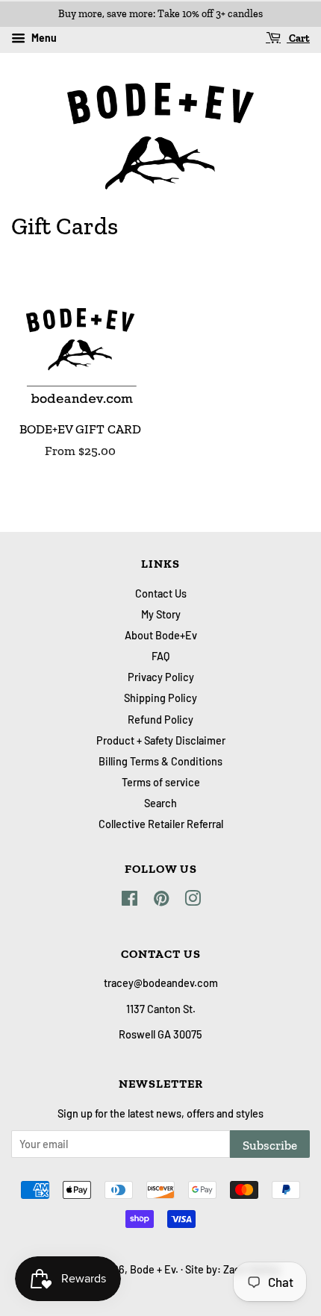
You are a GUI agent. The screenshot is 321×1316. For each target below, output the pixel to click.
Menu (43, 37)
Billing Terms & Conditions (160, 761)
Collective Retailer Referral (161, 824)
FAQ (160, 656)
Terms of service (161, 782)
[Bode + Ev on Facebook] (129, 900)
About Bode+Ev (161, 635)
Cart (298, 38)
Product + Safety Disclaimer (160, 740)
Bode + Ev (152, 1269)
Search (160, 803)
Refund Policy (160, 719)
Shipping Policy (160, 698)
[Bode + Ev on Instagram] (192, 900)
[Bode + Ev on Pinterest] (161, 900)
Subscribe (270, 1145)
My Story (161, 614)
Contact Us (161, 593)
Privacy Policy (161, 677)
